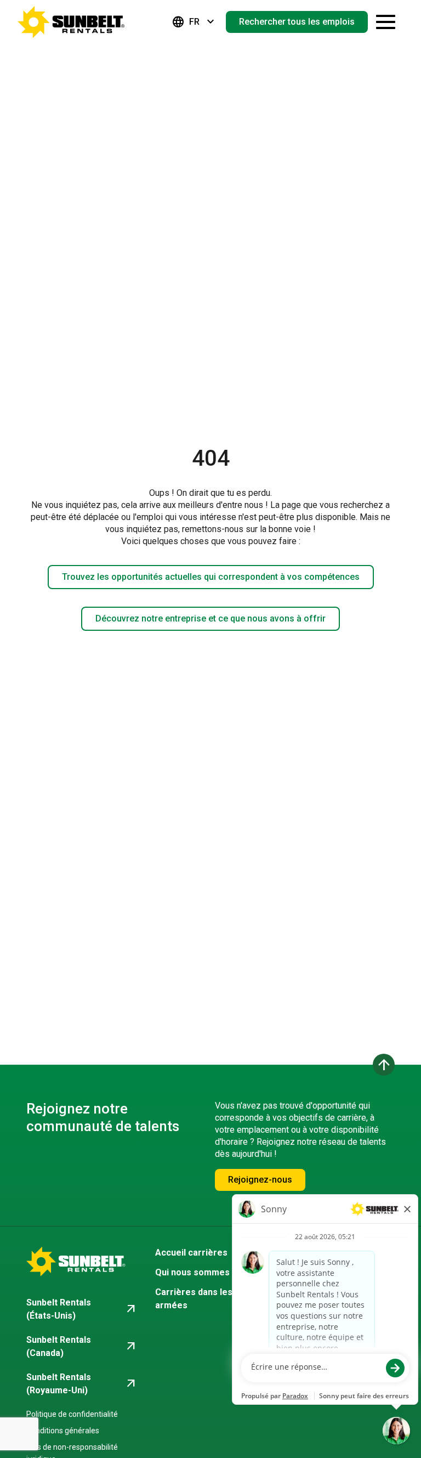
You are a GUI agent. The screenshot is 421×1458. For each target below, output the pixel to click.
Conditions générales (62, 1430)
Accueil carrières (191, 1252)
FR (194, 22)
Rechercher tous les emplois (297, 21)
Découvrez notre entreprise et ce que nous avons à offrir (210, 618)
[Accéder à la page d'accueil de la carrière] (71, 22)
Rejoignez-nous (260, 1179)
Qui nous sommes (192, 1272)
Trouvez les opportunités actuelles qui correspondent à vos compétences (211, 577)
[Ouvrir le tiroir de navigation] (385, 21)
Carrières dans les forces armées (209, 1298)
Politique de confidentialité (72, 1414)
